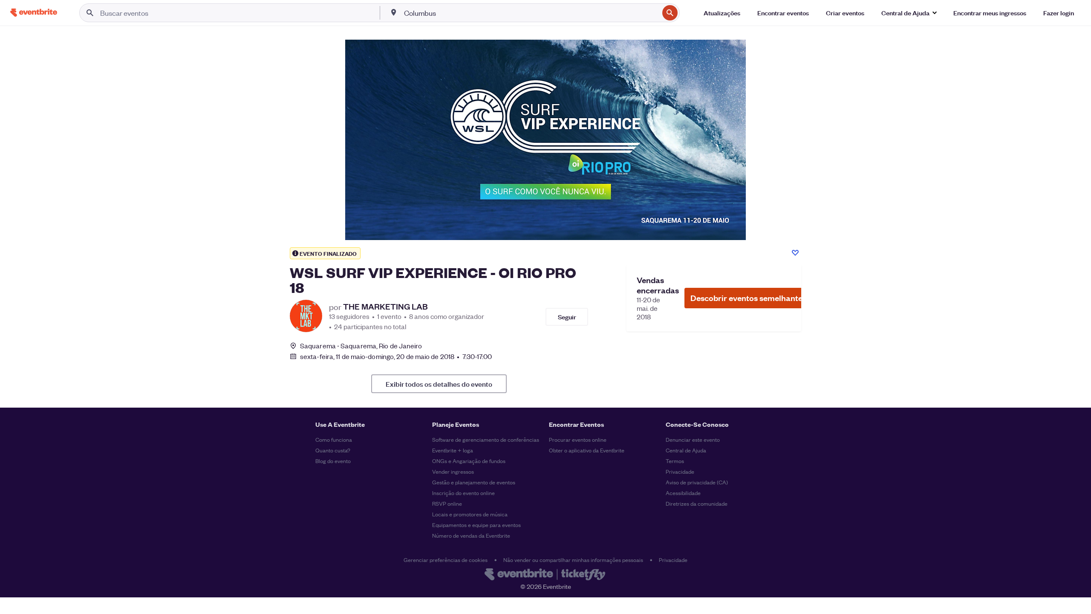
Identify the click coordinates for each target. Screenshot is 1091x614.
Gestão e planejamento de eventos (473, 482)
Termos (675, 461)
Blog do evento (333, 461)
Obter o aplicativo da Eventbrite (586, 450)
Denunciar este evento (693, 439)
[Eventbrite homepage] (545, 575)
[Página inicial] (33, 12)
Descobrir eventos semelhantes (748, 298)
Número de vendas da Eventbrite (471, 535)
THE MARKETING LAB (385, 306)
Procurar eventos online (577, 439)
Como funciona (333, 439)
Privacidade (680, 471)
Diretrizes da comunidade (696, 503)
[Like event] (795, 253)
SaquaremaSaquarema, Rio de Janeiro (361, 345)
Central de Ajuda (686, 450)
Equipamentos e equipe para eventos (476, 525)
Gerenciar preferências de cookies (446, 560)
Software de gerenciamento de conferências (485, 439)
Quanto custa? (332, 450)
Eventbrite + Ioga (452, 450)
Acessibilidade (683, 493)
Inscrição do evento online (463, 493)
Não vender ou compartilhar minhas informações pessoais (573, 560)
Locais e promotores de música (470, 514)
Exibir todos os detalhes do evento (439, 383)
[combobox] (531, 13)
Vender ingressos (453, 471)
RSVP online (447, 503)
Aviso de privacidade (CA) (697, 482)
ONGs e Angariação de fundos (468, 461)
